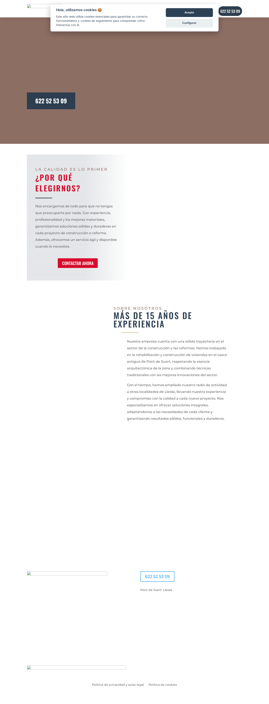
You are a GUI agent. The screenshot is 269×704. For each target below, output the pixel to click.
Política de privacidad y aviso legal (118, 684)
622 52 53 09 (51, 100)
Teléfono (33, 499)
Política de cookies (163, 684)
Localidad (34, 507)
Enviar (38, 533)
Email (31, 492)
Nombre (33, 484)
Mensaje (33, 521)
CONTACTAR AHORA (78, 263)
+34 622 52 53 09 (134, 473)
